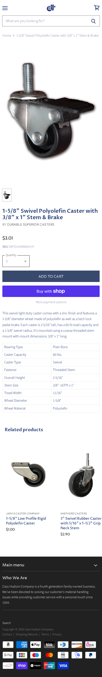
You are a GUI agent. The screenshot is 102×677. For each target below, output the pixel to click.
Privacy (56, 634)
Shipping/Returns (27, 634)
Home (6, 36)
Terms (45, 634)
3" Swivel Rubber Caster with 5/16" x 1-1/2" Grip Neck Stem (81, 523)
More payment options (51, 302)
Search (6, 623)
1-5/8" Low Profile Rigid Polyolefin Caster (26, 521)
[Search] (93, 20)
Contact (7, 634)
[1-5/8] (51, 113)
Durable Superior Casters (30, 224)
